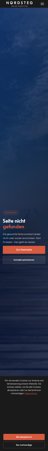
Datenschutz (31, 393)
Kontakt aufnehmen (24, 259)
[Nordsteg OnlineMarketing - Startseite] (19, 4)
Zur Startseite (24, 249)
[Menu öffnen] (42, 4)
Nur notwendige (24, 445)
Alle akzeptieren (24, 437)
